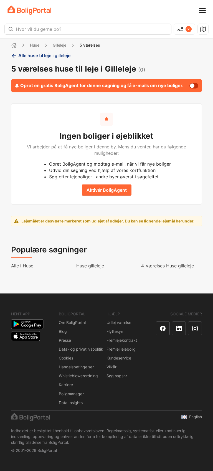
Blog (63, 331)
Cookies (66, 358)
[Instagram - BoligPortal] (195, 328)
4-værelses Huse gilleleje (167, 266)
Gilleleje (59, 45)
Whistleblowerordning (78, 375)
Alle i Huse (22, 266)
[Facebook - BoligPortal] (163, 328)
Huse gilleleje (90, 266)
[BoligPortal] (29, 10)
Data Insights (71, 402)
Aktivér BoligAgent (107, 190)
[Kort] (203, 29)
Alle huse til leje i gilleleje (44, 55)
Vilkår (111, 366)
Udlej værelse (118, 322)
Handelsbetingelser (76, 366)
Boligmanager (71, 393)
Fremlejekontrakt (121, 340)
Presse (65, 340)
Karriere (66, 384)
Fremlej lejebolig (121, 349)
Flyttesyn (114, 331)
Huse (34, 45)
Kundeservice (118, 358)
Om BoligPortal (72, 322)
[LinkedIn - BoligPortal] (179, 328)
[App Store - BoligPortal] (25, 336)
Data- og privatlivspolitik (81, 349)
